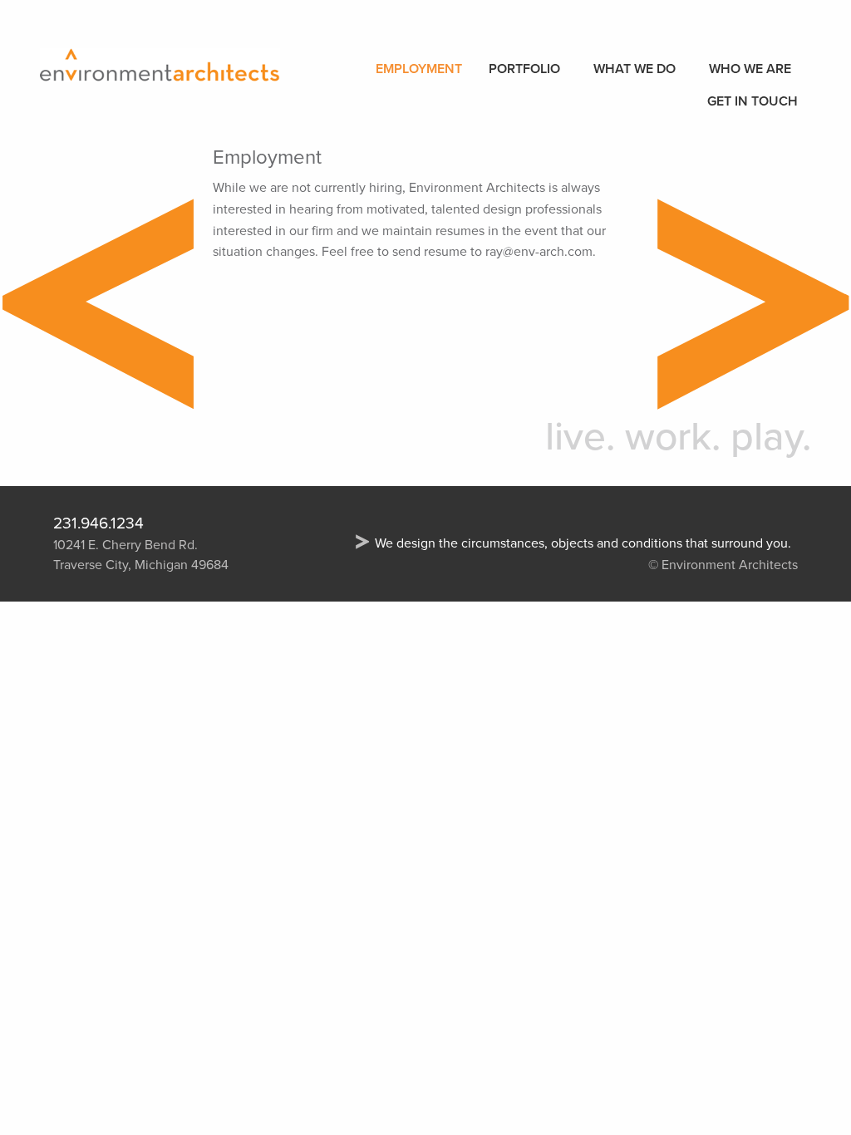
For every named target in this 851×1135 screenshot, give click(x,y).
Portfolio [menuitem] (524, 69)
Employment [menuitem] (419, 69)
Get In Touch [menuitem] (752, 101)
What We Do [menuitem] (634, 69)
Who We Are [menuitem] (750, 69)
